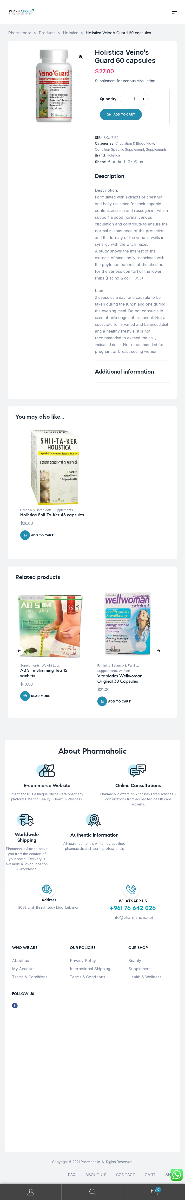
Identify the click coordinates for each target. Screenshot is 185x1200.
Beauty (134, 960)
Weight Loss (51, 665)
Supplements (156, 149)
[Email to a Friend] (141, 161)
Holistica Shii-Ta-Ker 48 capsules (52, 515)
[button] (80, 56)
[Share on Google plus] (129, 161)
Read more (40, 696)
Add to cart (124, 114)
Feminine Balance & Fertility (117, 665)
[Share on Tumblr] (124, 161)
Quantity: (108, 98)
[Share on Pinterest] (136, 161)
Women (124, 671)
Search (92, 1192)
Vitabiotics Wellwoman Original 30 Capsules (119, 678)
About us (20, 960)
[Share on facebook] (109, 161)
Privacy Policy (83, 960)
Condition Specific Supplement (119, 149)
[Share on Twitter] (114, 161)
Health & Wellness (144, 977)
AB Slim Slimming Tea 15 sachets (43, 673)
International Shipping (90, 968)
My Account (23, 968)
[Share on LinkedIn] (119, 161)
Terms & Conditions (29, 977)
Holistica (113, 155)
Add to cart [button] (42, 535)
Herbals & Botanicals (36, 510)
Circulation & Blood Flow (134, 143)
